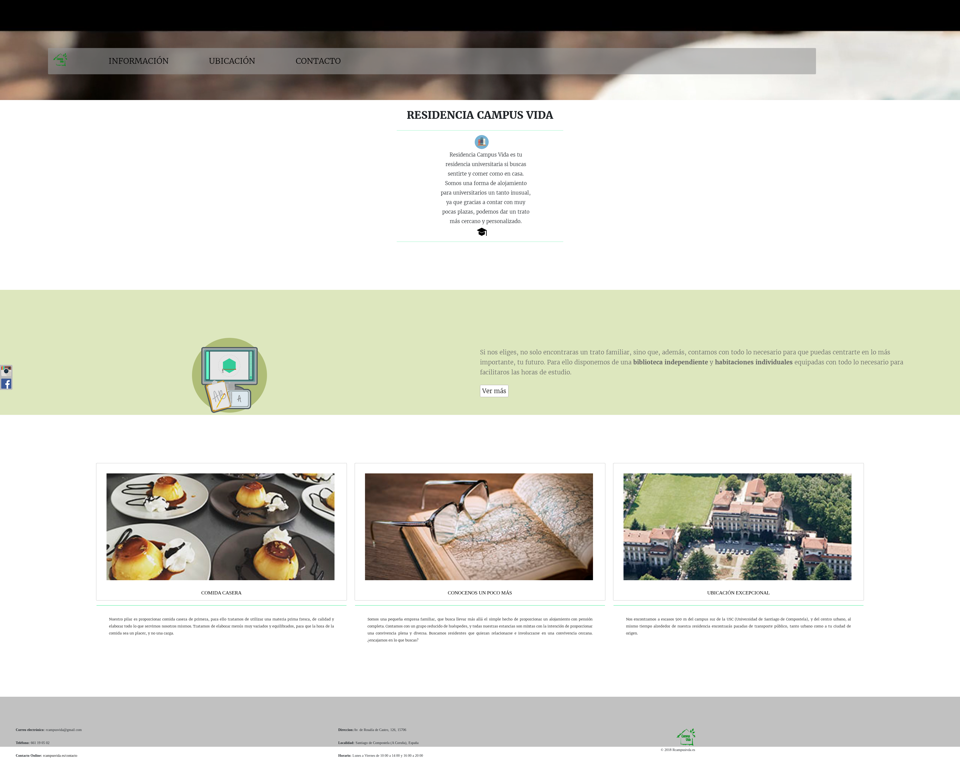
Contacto (318, 61)
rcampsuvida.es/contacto (60, 755)
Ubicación (233, 61)
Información (139, 61)
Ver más (494, 391)
